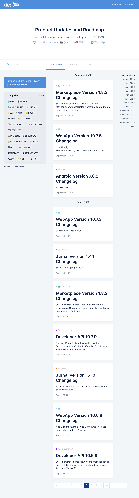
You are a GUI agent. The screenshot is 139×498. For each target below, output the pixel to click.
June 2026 (130, 87)
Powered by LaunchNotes (14, 166)
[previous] (57, 485)
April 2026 (130, 95)
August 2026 (129, 79)
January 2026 (128, 106)
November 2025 (127, 114)
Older (132, 126)
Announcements (55, 64)
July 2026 (130, 83)
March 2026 (129, 99)
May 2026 (130, 91)
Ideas (89, 64)
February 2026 (128, 103)
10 (106, 485)
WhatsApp (100, 42)
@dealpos (69, 42)
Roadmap (75, 64)
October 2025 (128, 118)
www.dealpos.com (47, 42)
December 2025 (127, 110)
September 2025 (127, 122)
